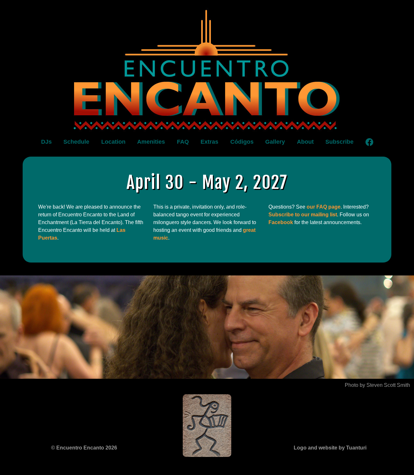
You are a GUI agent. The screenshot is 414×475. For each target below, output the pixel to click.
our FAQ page (324, 207)
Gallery (275, 142)
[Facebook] (369, 142)
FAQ (183, 142)
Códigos (242, 142)
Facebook (280, 222)
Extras (209, 142)
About (305, 142)
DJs (46, 142)
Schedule (76, 142)
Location (113, 142)
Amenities (151, 142)
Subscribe (339, 142)
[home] (207, 68)
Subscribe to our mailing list (302, 214)
